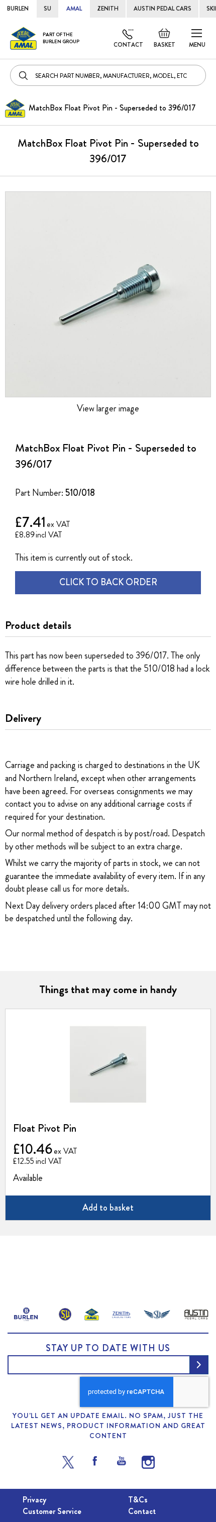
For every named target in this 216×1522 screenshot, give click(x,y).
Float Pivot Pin (44, 1128)
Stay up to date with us (108, 1348)
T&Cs (138, 1499)
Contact (128, 44)
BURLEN (18, 8)
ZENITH (108, 8)
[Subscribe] (198, 1364)
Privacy (34, 1499)
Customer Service (52, 1511)
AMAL (74, 8)
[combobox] (108, 75)
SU (47, 8)
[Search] (24, 75)
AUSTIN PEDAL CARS (162, 8)
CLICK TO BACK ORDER (108, 582)
